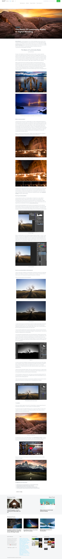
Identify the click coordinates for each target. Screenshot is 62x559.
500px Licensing (22, 539)
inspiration (21, 538)
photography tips (24, 543)
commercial (23, 544)
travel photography (22, 545)
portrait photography (22, 541)
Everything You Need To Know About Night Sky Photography (31, 530)
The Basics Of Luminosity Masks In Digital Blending (30, 30)
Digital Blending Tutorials (38, 437)
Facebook (16, 458)
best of (21, 543)
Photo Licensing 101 (39, 3)
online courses (33, 43)
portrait (28, 546)
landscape (27, 547)
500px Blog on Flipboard (13, 544)
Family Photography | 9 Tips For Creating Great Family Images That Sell (14, 511)
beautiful (21, 548)
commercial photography (23, 546)
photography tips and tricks (26, 542)
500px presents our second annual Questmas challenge (46, 511)
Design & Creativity (32, 3)
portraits (21, 542)
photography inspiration (23, 549)
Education (27, 3)
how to (26, 541)
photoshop (27, 548)
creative (26, 550)
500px (28, 539)
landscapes (26, 545)
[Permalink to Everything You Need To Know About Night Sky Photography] (31, 528)
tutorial (21, 544)
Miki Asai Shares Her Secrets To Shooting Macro (46, 530)
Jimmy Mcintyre (23, 33)
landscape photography (27, 540)
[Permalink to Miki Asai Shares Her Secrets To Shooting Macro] (47, 528)
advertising (24, 548)
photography (21, 540)
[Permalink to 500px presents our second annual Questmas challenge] (47, 508)
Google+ (21, 458)
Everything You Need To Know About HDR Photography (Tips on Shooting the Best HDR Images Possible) (14, 530)
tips (27, 543)
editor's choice (24, 547)
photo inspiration (22, 550)
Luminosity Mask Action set (33, 202)
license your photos (25, 538)
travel (20, 547)
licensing (25, 539)
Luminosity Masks (23, 47)
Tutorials (17, 27)
